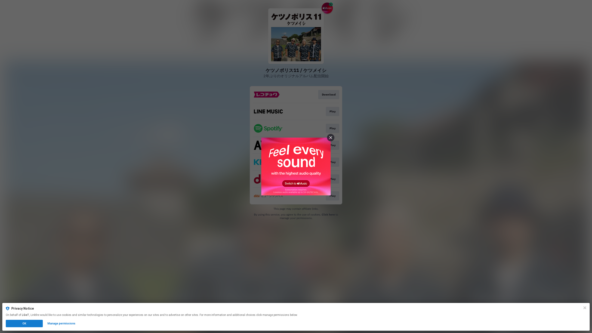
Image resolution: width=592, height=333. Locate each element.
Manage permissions (61, 323)
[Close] (585, 307)
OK (24, 323)
